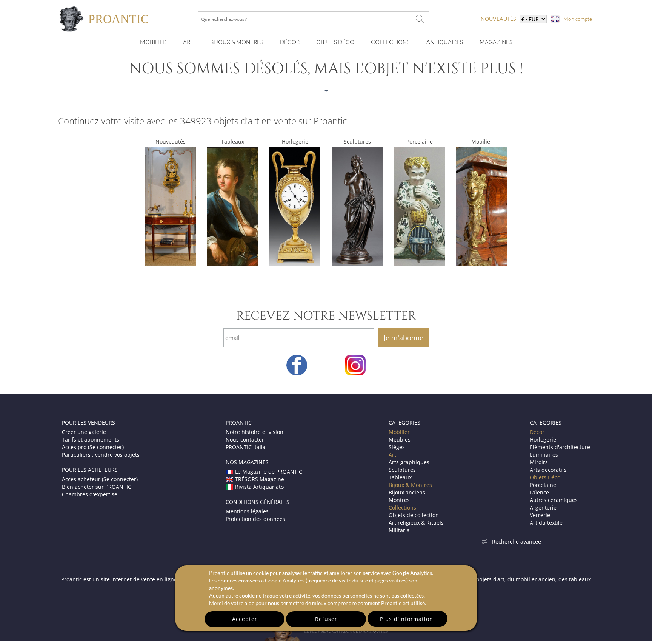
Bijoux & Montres (410, 484)
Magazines (496, 42)
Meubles (400, 439)
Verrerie (540, 515)
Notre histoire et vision (254, 432)
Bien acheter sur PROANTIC (96, 486)
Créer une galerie (84, 432)
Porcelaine (419, 141)
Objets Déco (335, 42)
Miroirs (539, 462)
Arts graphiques (409, 462)
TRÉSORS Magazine (259, 479)
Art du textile (546, 522)
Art (188, 42)
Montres (399, 500)
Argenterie (543, 507)
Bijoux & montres (236, 42)
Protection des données (255, 518)
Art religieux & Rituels (416, 522)
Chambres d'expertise (89, 494)
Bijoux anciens (407, 492)
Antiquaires (444, 42)
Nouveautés (170, 141)
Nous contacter (245, 439)
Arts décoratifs (548, 469)
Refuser (326, 618)
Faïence (539, 492)
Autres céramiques (554, 500)
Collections (390, 42)
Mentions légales (247, 511)
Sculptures (357, 141)
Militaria (399, 530)
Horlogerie (295, 141)
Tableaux (232, 141)
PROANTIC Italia (246, 447)
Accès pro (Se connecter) (93, 447)
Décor (290, 42)
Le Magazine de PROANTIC (268, 471)
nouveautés (498, 18)
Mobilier (153, 42)
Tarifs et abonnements (90, 439)
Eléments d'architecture (560, 447)
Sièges (397, 447)
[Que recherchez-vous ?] (420, 19)
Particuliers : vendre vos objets (101, 454)
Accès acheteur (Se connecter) (100, 479)
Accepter (244, 618)
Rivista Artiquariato (259, 486)
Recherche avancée (516, 541)
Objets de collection (414, 515)
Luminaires (544, 454)
